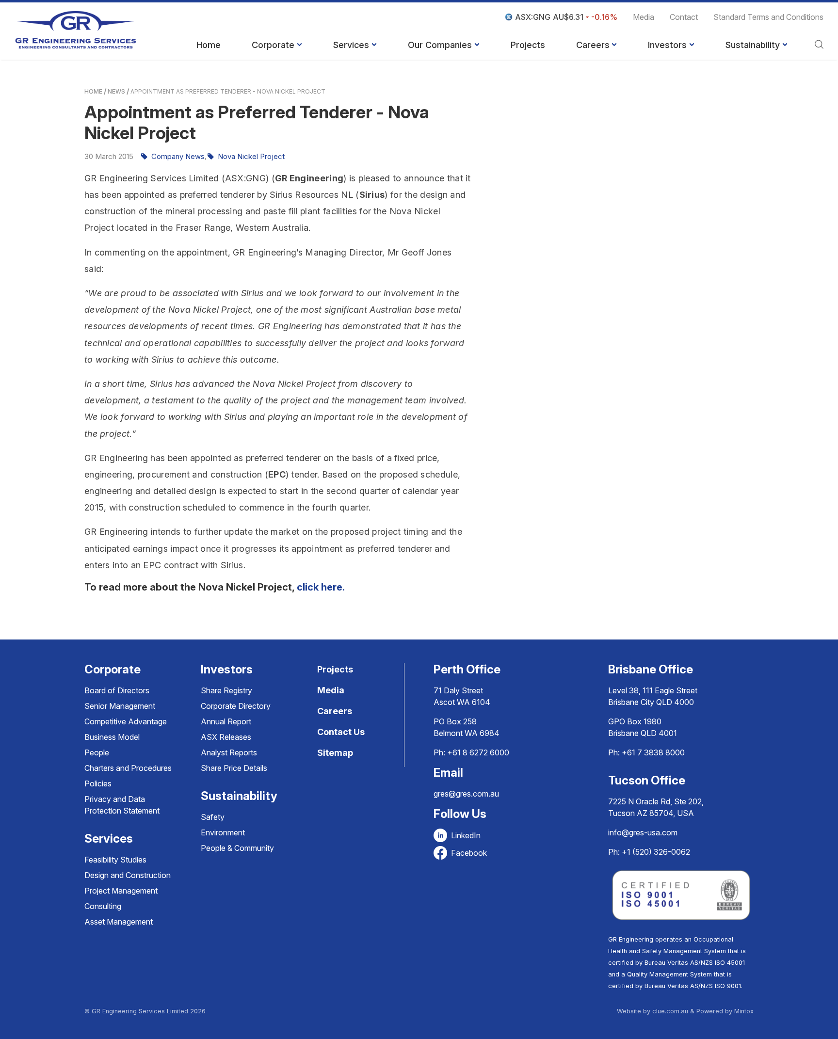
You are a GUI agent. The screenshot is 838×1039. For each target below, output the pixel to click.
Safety (213, 817)
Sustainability (752, 45)
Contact (684, 17)
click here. (322, 587)
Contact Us (341, 732)
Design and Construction (127, 875)
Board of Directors (116, 690)
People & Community (237, 848)
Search (819, 45)
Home (208, 45)
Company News (178, 156)
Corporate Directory (236, 706)
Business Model (112, 737)
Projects (528, 45)
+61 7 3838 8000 (653, 752)
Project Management (121, 890)
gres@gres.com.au (466, 794)
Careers (593, 45)
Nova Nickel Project (251, 156)
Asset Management (118, 922)
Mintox (744, 1011)
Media (643, 17)
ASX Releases (226, 737)
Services (351, 45)
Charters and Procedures (128, 768)
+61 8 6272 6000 (478, 752)
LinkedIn (466, 835)
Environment (223, 832)
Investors (667, 45)
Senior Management (119, 706)
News (116, 91)
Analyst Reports (229, 752)
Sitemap (335, 753)
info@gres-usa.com (642, 832)
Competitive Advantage (125, 721)
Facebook (469, 853)
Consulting (102, 906)
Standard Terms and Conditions (768, 17)
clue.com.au (670, 1011)
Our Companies (440, 45)
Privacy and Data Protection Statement (122, 804)
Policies (98, 783)
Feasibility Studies (115, 859)
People (96, 752)
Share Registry (226, 690)
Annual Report (226, 721)
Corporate (273, 45)
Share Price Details (234, 768)
